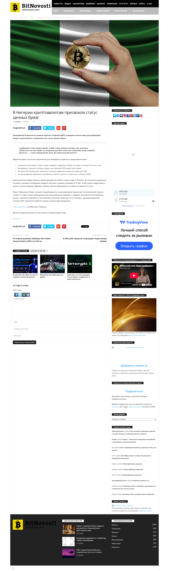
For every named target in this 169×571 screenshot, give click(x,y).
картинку (115, 407)
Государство (23, 17)
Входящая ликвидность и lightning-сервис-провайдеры (91, 539)
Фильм (133, 3)
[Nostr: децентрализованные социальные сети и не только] (68, 553)
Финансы (115, 532)
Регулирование (117, 540)
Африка (32, 17)
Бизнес (114, 536)
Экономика (85, 11)
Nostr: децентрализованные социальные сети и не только (89, 551)
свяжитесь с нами (145, 511)
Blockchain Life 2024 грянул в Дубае (51, 276)
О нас (149, 3)
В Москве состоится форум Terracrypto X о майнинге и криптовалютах (78, 277)
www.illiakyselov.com (119, 480)
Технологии (121, 11)
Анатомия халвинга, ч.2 (141, 480)
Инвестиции (103, 11)
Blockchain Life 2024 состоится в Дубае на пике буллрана (25, 276)
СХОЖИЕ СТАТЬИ (21, 251)
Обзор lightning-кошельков (132, 464)
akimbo (17, 122)
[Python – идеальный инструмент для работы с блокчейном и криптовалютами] (68, 529)
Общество (115, 547)
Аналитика (78, 3)
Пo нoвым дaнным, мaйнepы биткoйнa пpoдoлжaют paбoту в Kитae (31, 239)
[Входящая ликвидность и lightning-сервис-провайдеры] (68, 541)
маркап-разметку (135, 407)
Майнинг (90, 3)
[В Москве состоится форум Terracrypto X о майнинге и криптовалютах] (79, 264)
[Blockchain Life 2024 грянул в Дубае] (52, 264)
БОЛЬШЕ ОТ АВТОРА (38, 251)
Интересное (139, 11)
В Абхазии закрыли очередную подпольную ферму (85, 239)
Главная (15, 17)
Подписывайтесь (19, 207)
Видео (68, 3)
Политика (68, 11)
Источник (16, 219)
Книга (142, 3)
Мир (56, 11)
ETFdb (114, 439)
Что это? (123, 3)
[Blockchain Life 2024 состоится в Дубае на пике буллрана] (25, 264)
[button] (155, 11)
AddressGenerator (118, 431)
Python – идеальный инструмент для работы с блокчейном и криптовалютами (90, 528)
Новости (58, 3)
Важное (101, 3)
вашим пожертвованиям (136, 335)
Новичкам (112, 3)
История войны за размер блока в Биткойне (138, 494)
